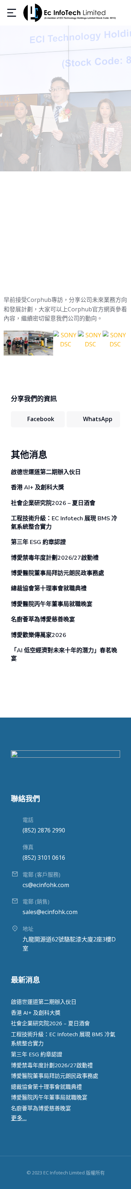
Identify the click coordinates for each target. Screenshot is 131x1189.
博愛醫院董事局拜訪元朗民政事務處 (57, 573)
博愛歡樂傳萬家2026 (38, 635)
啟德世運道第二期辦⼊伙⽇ (46, 472)
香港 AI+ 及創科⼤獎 (37, 487)
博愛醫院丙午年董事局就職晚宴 (51, 604)
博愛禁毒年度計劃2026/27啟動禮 (55, 558)
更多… (19, 1118)
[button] (10, 344)
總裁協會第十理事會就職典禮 (49, 588)
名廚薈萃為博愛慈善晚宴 (43, 619)
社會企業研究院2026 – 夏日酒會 (53, 503)
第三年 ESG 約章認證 (38, 542)
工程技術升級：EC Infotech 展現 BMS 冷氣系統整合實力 (64, 522)
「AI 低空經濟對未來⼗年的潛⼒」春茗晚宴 (64, 654)
